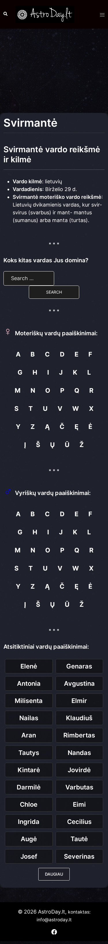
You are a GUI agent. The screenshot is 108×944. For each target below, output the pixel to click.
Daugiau (54, 874)
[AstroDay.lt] (45, 14)
